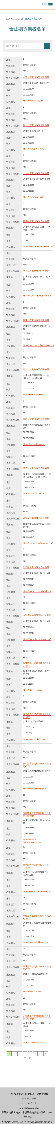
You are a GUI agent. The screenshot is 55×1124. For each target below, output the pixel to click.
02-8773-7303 (29, 1099)
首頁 (8, 19)
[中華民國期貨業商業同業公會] (21, 4)
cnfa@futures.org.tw (29, 1108)
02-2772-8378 (29, 1103)
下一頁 (27, 1058)
